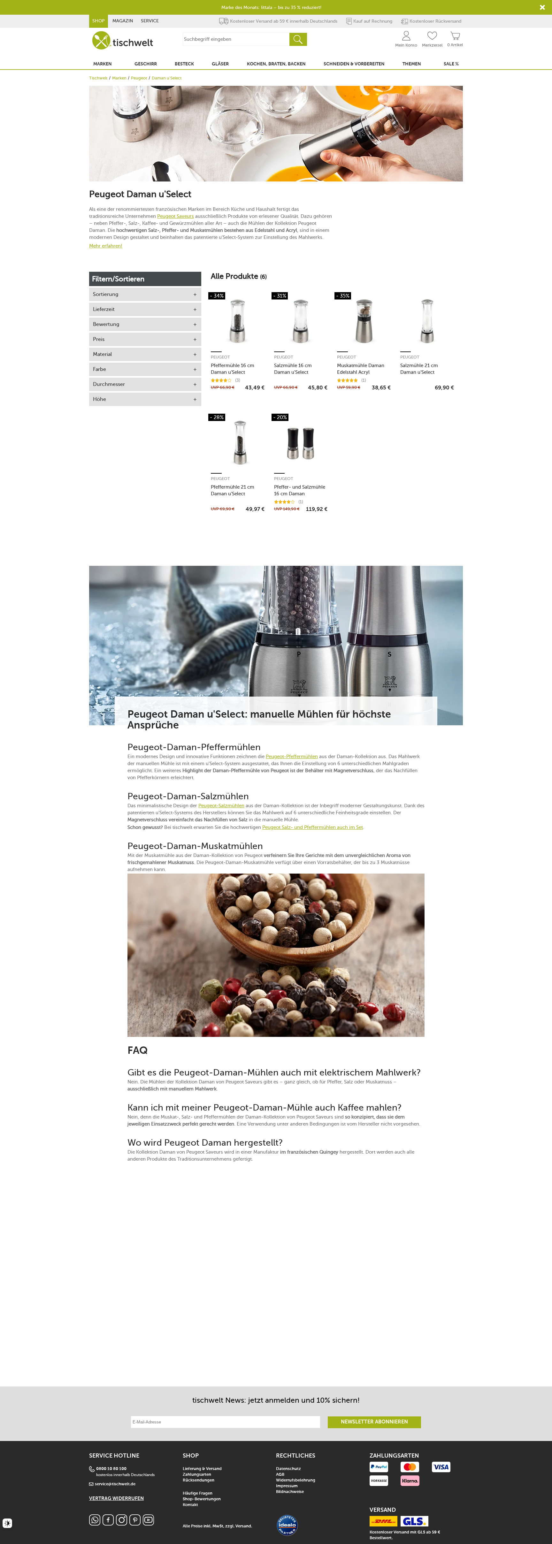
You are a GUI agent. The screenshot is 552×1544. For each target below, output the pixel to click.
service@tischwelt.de (115, 1484)
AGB (280, 1475)
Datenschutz (288, 1469)
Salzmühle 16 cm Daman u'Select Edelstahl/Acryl (293, 369)
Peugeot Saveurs (175, 216)
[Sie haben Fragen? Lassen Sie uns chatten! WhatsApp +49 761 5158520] (94, 1524)
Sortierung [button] (105, 294)
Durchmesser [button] (109, 384)
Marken (119, 78)
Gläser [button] (220, 64)
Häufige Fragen (197, 1493)
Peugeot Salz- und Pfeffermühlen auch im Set (312, 827)
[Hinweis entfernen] (542, 7)
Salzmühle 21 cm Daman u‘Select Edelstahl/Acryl (419, 369)
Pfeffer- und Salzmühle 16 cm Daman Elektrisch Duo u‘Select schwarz (299, 490)
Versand (243, 1526)
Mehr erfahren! (105, 245)
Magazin (122, 21)
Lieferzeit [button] (104, 309)
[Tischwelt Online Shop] (122, 40)
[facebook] (108, 1524)
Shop (98, 21)
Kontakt (190, 1505)
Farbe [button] (99, 369)
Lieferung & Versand (202, 1469)
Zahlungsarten (197, 1475)
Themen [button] (411, 64)
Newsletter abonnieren (374, 1422)
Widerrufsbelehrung (295, 1480)
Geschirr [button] (145, 64)
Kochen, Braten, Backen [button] (276, 64)
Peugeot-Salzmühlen (221, 806)
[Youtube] (148, 1524)
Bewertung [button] (106, 324)
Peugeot (139, 78)
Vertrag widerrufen (116, 1498)
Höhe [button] (99, 399)
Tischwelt (98, 78)
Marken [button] (102, 64)
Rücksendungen (198, 1480)
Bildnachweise (290, 1492)
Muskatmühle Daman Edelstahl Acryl (360, 369)
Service (150, 21)
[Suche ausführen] (298, 39)
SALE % (451, 64)
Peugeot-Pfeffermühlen (292, 756)
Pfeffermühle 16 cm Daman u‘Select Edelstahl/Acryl (232, 369)
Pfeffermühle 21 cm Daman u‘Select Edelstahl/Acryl (232, 490)
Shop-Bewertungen (202, 1499)
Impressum (287, 1486)
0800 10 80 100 (111, 1469)
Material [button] (102, 354)
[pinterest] (135, 1524)
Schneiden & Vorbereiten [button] (354, 64)
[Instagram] (121, 1524)
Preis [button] (98, 339)
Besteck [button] (184, 64)
